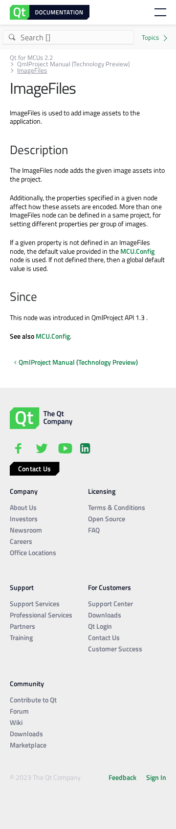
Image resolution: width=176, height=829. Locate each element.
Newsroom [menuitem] (26, 530)
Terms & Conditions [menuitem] (116, 507)
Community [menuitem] (27, 683)
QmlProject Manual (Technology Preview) (73, 64)
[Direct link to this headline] (73, 150)
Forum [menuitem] (19, 711)
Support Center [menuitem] (110, 603)
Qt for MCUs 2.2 (31, 57)
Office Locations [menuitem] (33, 552)
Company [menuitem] (24, 491)
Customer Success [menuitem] (115, 648)
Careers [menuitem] (21, 541)
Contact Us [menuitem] (104, 637)
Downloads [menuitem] (104, 615)
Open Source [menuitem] (106, 518)
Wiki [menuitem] (16, 722)
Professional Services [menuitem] (41, 615)
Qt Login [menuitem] (100, 626)
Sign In (156, 777)
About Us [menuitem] (23, 507)
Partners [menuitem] (22, 626)
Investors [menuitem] (24, 518)
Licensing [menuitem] (101, 491)
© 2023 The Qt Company (45, 777)
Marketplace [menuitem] (28, 745)
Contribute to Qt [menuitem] (33, 700)
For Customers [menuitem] (109, 587)
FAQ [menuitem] (94, 530)
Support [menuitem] (22, 587)
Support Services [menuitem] (35, 603)
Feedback (122, 777)
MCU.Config (137, 251)
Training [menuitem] (21, 637)
